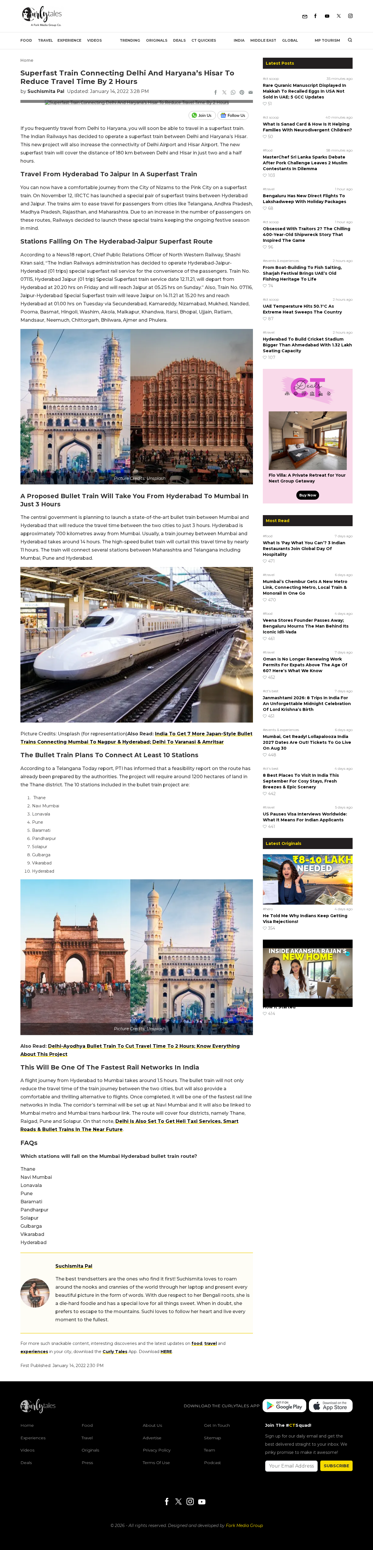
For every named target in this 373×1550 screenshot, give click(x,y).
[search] (348, 40)
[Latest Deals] (308, 404)
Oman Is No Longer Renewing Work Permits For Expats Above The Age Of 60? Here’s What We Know (305, 664)
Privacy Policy (156, 1450)
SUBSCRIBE (336, 1465)
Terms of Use (156, 1462)
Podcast (212, 1462)
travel (210, 1343)
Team (209, 1450)
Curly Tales (115, 1351)
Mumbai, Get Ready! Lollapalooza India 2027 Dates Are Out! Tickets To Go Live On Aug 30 (307, 742)
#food (267, 150)
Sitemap (212, 1437)
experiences (34, 1351)
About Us (152, 1425)
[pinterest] (242, 93)
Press (87, 1462)
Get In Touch (217, 1425)
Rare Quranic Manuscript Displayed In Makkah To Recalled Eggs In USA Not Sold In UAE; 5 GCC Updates (304, 91)
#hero (268, 909)
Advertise (152, 1437)
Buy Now (307, 495)
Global (290, 40)
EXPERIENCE (69, 40)
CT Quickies (203, 40)
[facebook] (215, 93)
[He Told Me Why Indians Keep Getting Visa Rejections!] (308, 879)
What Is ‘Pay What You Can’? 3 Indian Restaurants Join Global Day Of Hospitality (304, 548)
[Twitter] (339, 16)
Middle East (263, 40)
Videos (94, 40)
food (196, 1343)
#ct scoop (271, 78)
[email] (250, 93)
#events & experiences (281, 260)
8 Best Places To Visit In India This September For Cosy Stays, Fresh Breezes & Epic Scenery (301, 781)
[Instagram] (350, 16)
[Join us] (203, 115)
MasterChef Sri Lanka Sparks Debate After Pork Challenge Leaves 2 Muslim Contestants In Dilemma (305, 162)
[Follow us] (235, 115)
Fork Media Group (244, 1525)
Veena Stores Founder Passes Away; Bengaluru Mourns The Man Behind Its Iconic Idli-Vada (306, 626)
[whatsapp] (233, 93)
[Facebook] (315, 16)
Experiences (32, 1437)
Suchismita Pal (45, 91)
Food (26, 40)
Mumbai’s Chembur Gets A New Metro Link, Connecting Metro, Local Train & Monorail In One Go (305, 587)
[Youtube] (327, 16)
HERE (166, 1351)
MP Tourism (327, 40)
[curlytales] (37, 1412)
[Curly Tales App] (284, 1406)
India (239, 40)
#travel (269, 189)
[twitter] (224, 93)
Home (26, 60)
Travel (45, 40)
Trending (130, 40)
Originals (156, 40)
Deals (179, 40)
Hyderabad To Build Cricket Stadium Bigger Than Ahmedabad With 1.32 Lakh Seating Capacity (307, 345)
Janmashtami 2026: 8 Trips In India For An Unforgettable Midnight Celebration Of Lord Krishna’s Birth (307, 703)
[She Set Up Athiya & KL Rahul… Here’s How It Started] (308, 965)
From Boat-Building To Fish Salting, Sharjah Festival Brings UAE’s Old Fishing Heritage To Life (302, 273)
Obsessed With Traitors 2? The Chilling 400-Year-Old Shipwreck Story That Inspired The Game (306, 234)
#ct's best (271, 691)
